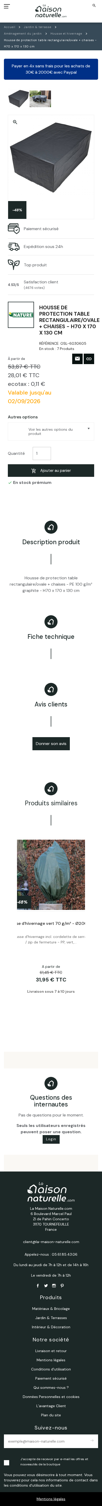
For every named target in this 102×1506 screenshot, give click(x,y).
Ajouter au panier (55, 470)
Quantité (16, 453)
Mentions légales (51, 1499)
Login (51, 1139)
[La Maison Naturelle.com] (51, 10)
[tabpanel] (51, 929)
